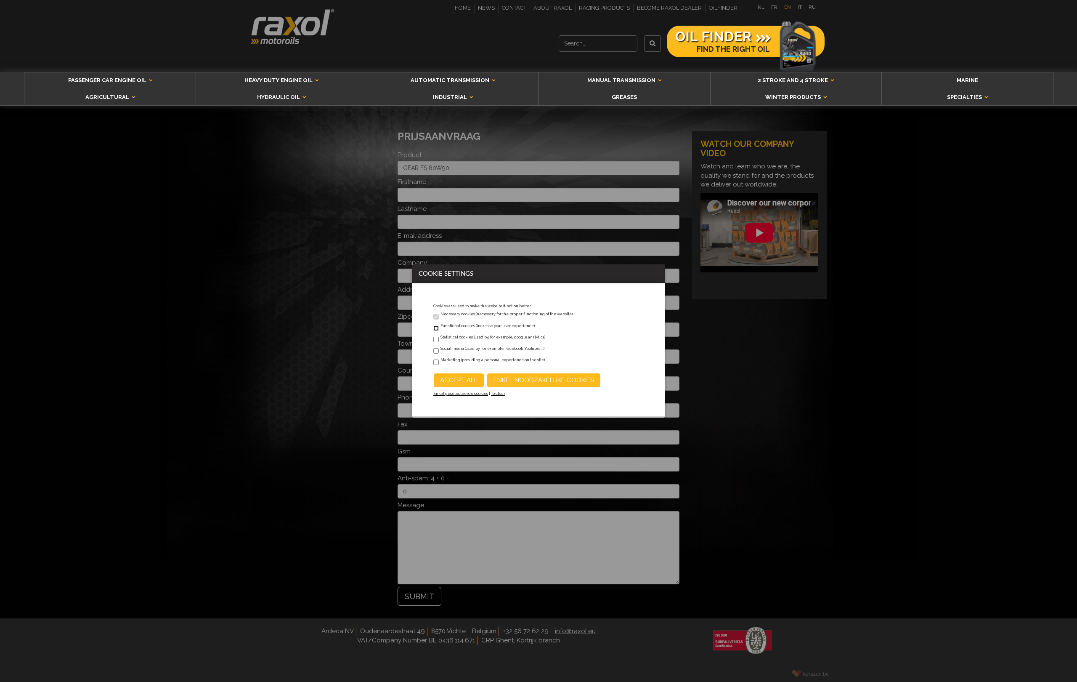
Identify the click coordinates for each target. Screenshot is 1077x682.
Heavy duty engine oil (279, 80)
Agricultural (107, 97)
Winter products (793, 97)
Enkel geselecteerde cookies (460, 394)
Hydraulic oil (279, 97)
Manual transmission (622, 80)
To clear (498, 394)
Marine (967, 80)
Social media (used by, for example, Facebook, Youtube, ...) (492, 348)
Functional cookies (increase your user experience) (487, 326)
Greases (624, 97)
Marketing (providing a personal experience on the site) (492, 360)
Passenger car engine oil (108, 80)
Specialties (965, 97)
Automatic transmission (451, 80)
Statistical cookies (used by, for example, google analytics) (492, 337)
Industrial (450, 97)
